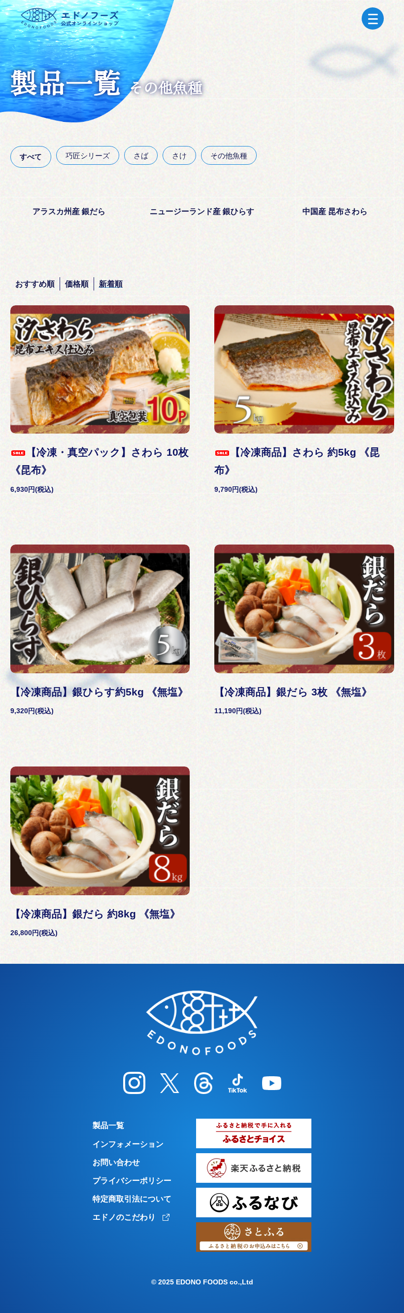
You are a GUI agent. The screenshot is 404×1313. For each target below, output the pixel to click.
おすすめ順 (35, 284)
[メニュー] (373, 18)
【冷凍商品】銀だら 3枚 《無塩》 (293, 691)
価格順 (77, 284)
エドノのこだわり (125, 1217)
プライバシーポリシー (132, 1180)
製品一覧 (108, 1125)
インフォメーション (128, 1144)
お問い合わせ (116, 1162)
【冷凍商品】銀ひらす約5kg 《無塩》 (99, 691)
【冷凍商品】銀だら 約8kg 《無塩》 (95, 913)
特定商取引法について (132, 1199)
